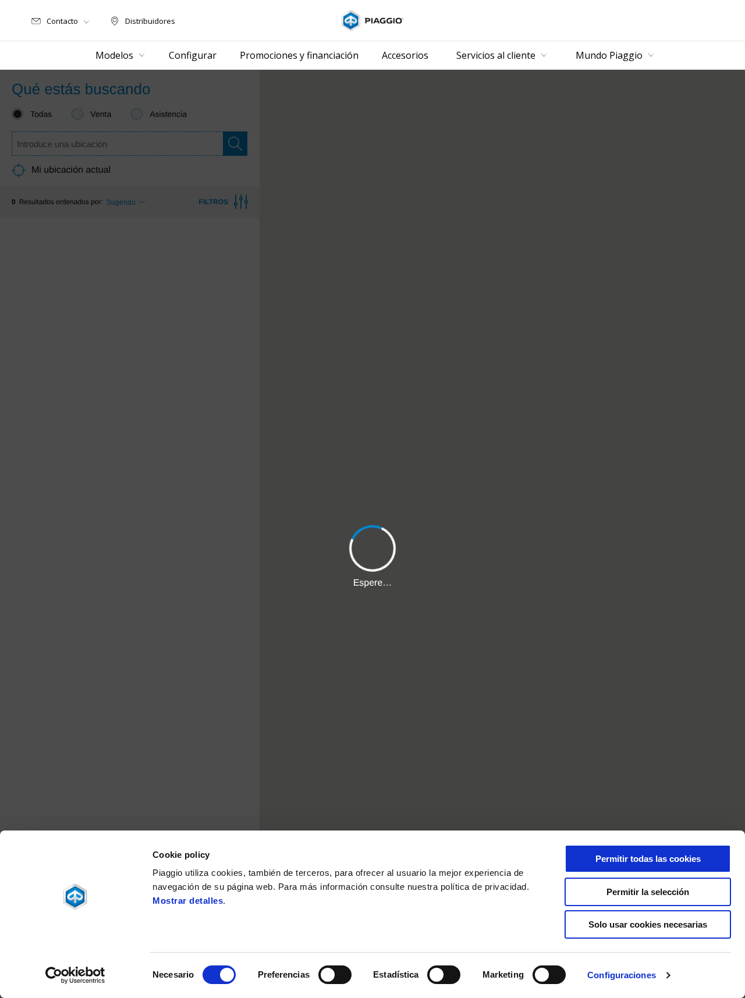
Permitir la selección (647, 892)
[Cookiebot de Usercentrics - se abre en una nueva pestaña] (75, 975)
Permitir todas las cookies (648, 859)
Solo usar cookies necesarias (647, 924)
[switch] (335, 974)
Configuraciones (621, 975)
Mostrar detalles (187, 901)
